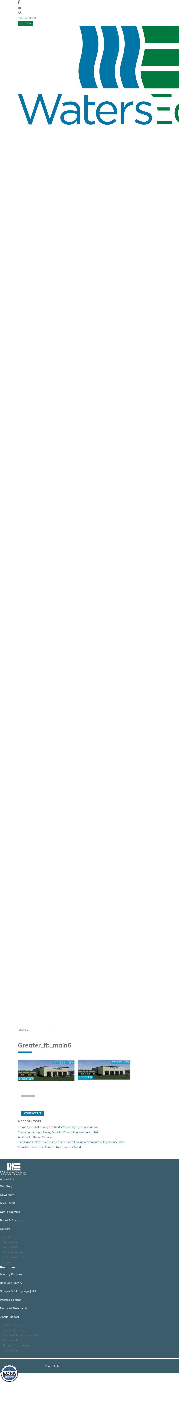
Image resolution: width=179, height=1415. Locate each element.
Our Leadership (10, 1212)
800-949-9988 (27, 18)
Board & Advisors (11, 1220)
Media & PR (7, 1203)
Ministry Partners (11, 1274)
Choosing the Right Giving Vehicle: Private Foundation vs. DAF (58, 1132)
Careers (5, 1229)
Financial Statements (14, 1308)
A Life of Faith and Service (35, 1137)
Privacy (50, 1375)
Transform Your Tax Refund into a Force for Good (49, 1147)
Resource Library (11, 1283)
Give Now (25, 23)
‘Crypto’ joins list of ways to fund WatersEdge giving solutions (58, 1127)
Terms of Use (53, 1383)
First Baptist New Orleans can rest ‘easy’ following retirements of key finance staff (71, 1142)
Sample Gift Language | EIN (18, 1291)
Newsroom (7, 1195)
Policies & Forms (10, 1300)
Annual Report (9, 1317)
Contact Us (32, 1113)
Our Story (6, 1186)
